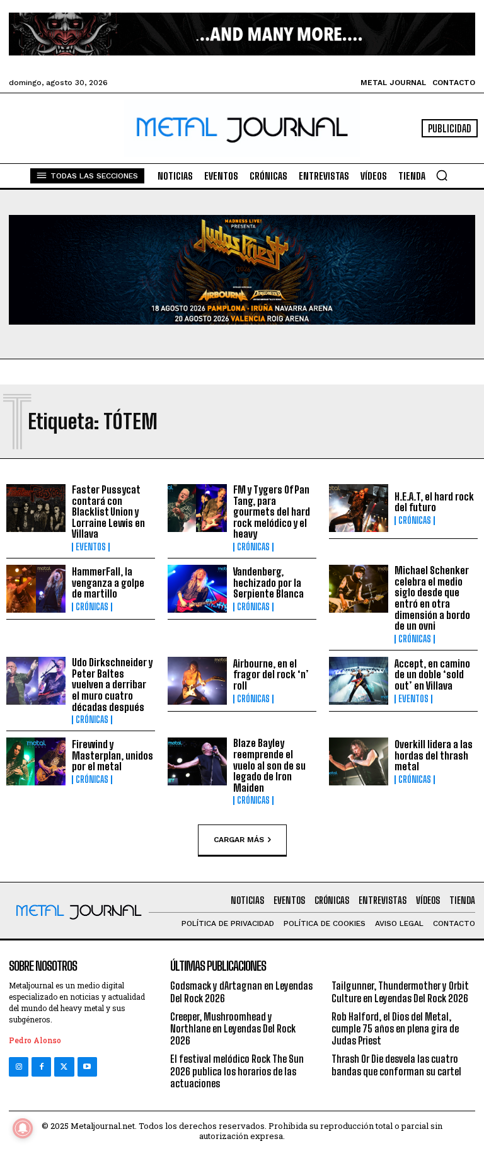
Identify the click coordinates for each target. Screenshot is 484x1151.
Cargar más (239, 839)
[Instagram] (18, 1067)
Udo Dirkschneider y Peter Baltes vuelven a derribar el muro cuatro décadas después (112, 684)
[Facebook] (41, 1067)
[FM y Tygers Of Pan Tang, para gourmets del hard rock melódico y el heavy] (197, 508)
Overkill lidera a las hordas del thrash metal (434, 755)
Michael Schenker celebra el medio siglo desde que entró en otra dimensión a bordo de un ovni (432, 598)
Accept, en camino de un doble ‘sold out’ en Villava (432, 674)
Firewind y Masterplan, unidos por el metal (112, 755)
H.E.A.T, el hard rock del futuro (434, 502)
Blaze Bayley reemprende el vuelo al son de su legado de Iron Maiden (269, 765)
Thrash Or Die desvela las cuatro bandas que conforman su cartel (396, 1065)
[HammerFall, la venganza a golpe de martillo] (36, 589)
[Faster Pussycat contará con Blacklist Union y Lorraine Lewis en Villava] (36, 508)
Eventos (91, 547)
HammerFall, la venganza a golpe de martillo (108, 582)
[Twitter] (64, 1067)
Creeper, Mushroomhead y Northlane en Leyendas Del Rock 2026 (233, 1028)
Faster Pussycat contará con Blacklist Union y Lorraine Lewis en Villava (108, 511)
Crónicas (253, 547)
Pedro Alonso (35, 1040)
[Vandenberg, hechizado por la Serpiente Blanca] (197, 589)
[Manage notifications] (23, 1128)
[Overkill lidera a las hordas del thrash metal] (358, 761)
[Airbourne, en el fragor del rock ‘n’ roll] (197, 681)
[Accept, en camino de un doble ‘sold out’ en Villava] (358, 681)
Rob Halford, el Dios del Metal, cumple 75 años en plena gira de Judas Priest (395, 1028)
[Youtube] (87, 1067)
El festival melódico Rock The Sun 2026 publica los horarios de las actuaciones (237, 1071)
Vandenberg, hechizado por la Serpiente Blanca (268, 582)
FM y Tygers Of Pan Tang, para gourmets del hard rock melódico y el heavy (271, 511)
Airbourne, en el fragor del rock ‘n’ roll (271, 674)
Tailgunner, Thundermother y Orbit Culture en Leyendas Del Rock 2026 (400, 992)
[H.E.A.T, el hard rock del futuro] (358, 508)
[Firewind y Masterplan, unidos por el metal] (36, 761)
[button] (441, 175)
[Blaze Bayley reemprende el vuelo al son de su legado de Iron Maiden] (197, 761)
